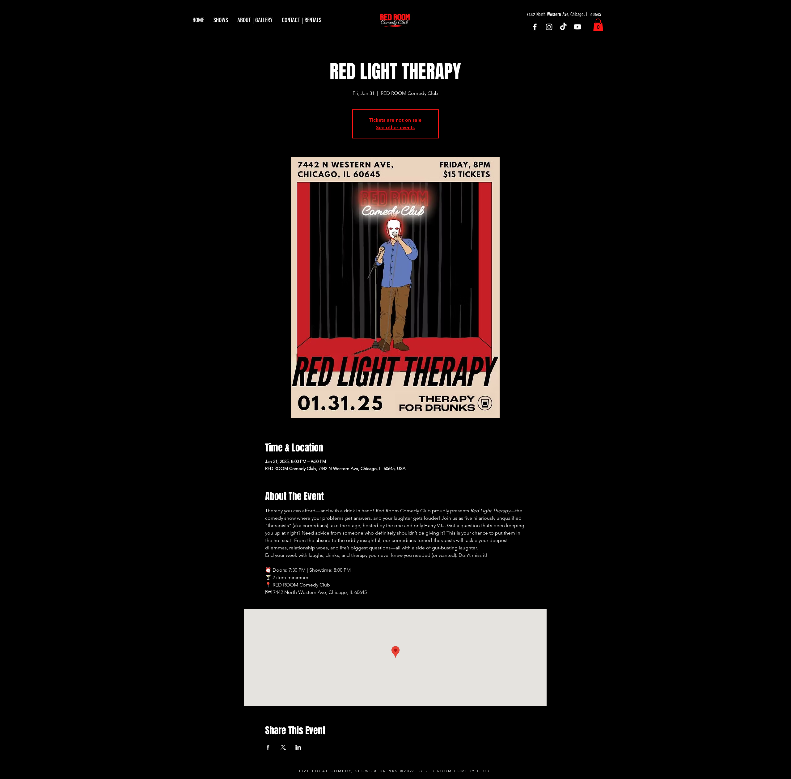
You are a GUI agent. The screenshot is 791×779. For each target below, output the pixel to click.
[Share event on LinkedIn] (298, 747)
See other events (395, 127)
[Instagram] (549, 27)
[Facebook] (535, 27)
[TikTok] (563, 27)
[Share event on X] (283, 747)
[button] (598, 25)
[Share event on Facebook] (268, 747)
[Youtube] (577, 27)
